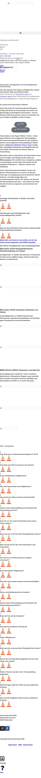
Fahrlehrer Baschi (6, 96)
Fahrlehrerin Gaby (22, 94)
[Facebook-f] (7, 728)
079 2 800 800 (5, 56)
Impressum (12, 745)
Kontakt (3, 763)
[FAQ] (2, 768)
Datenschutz (28, 745)
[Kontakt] (2, 758)
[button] (20, 32)
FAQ (1, 772)
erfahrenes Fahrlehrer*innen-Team (18, 145)
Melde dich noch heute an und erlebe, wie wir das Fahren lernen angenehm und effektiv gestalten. (18, 241)
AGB (20, 745)
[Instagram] (2, 728)
